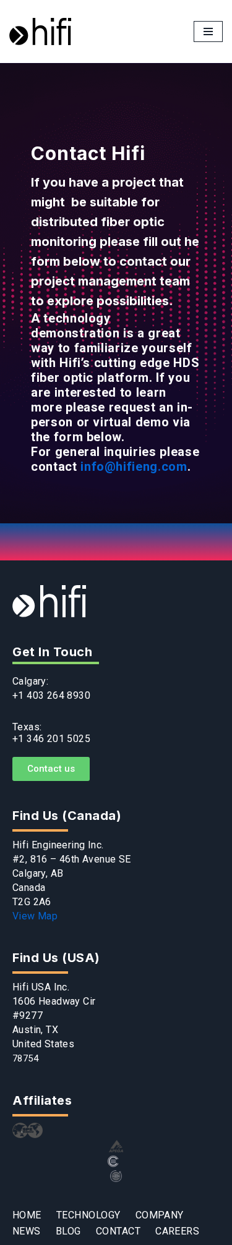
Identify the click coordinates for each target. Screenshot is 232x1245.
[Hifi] (40, 31)
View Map (35, 916)
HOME (26, 1215)
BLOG (68, 1231)
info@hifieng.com (133, 466)
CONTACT (118, 1231)
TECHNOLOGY (88, 1215)
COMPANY (159, 1215)
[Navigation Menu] (208, 31)
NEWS (26, 1231)
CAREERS (177, 1231)
